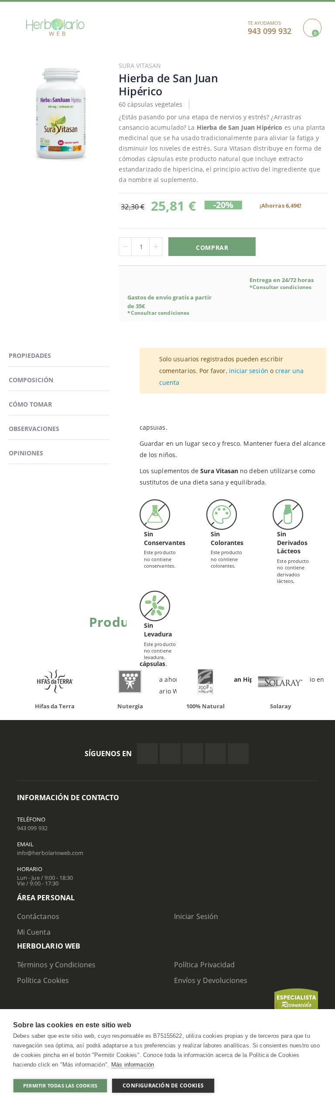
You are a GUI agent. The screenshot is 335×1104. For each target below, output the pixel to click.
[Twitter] (170, 753)
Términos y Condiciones (56, 964)
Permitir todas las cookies (60, 1085)
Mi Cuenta (34, 932)
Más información (132, 1064)
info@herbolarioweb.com (50, 853)
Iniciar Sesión (196, 916)
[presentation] (23, 683)
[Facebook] (147, 753)
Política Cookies (43, 980)
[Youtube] (238, 753)
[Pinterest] (215, 753)
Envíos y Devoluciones (210, 980)
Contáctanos (38, 916)
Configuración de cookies (163, 1085)
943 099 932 (32, 828)
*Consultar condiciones (158, 312)
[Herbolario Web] (55, 27)
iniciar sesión (248, 371)
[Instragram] (192, 753)
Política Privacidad (204, 964)
